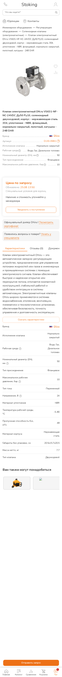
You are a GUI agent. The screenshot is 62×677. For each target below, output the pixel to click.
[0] (55, 66)
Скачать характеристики (31, 319)
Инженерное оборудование (17, 27)
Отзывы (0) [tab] (36, 248)
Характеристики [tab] (15, 248)
